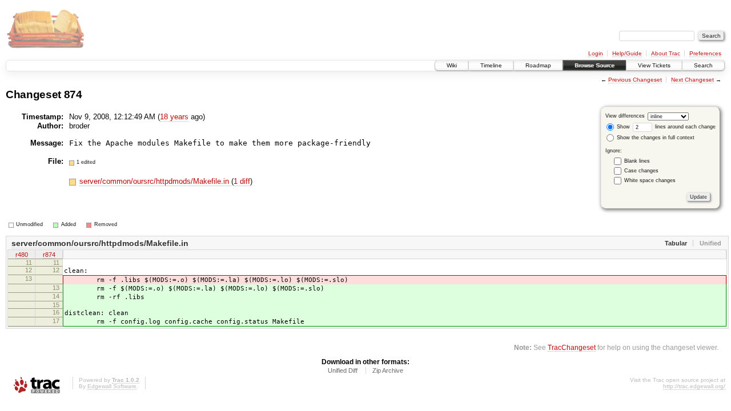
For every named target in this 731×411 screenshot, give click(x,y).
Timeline (491, 65)
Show (622, 127)
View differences (625, 116)
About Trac (665, 53)
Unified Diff (343, 370)
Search (703, 65)
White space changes (650, 180)
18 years (174, 116)
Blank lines (637, 161)
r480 (21, 254)
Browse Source (594, 65)
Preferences (705, 53)
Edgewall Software (111, 386)
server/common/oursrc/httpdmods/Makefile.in (155, 181)
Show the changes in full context (654, 137)
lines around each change (684, 127)
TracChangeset (572, 347)
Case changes (641, 171)
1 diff (242, 181)
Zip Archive (387, 370)
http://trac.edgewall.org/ (694, 386)
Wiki (452, 65)
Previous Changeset (635, 79)
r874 (49, 254)
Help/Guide (627, 53)
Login (595, 53)
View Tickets (654, 65)
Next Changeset (692, 79)
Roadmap (538, 65)
